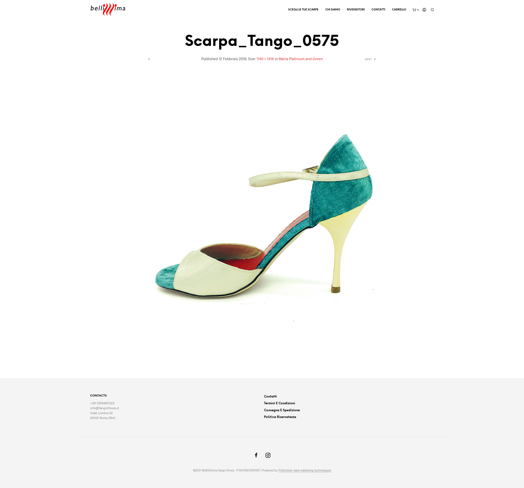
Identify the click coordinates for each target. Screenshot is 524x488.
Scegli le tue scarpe (303, 9)
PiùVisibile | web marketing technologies (305, 470)
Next (368, 59)
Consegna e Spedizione (282, 410)
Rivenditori (356, 9)
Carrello (399, 9)
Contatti (378, 9)
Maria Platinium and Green (301, 58)
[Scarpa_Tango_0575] (262, 216)
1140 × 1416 (265, 58)
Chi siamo (332, 9)
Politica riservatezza (280, 417)
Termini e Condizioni (279, 403)
